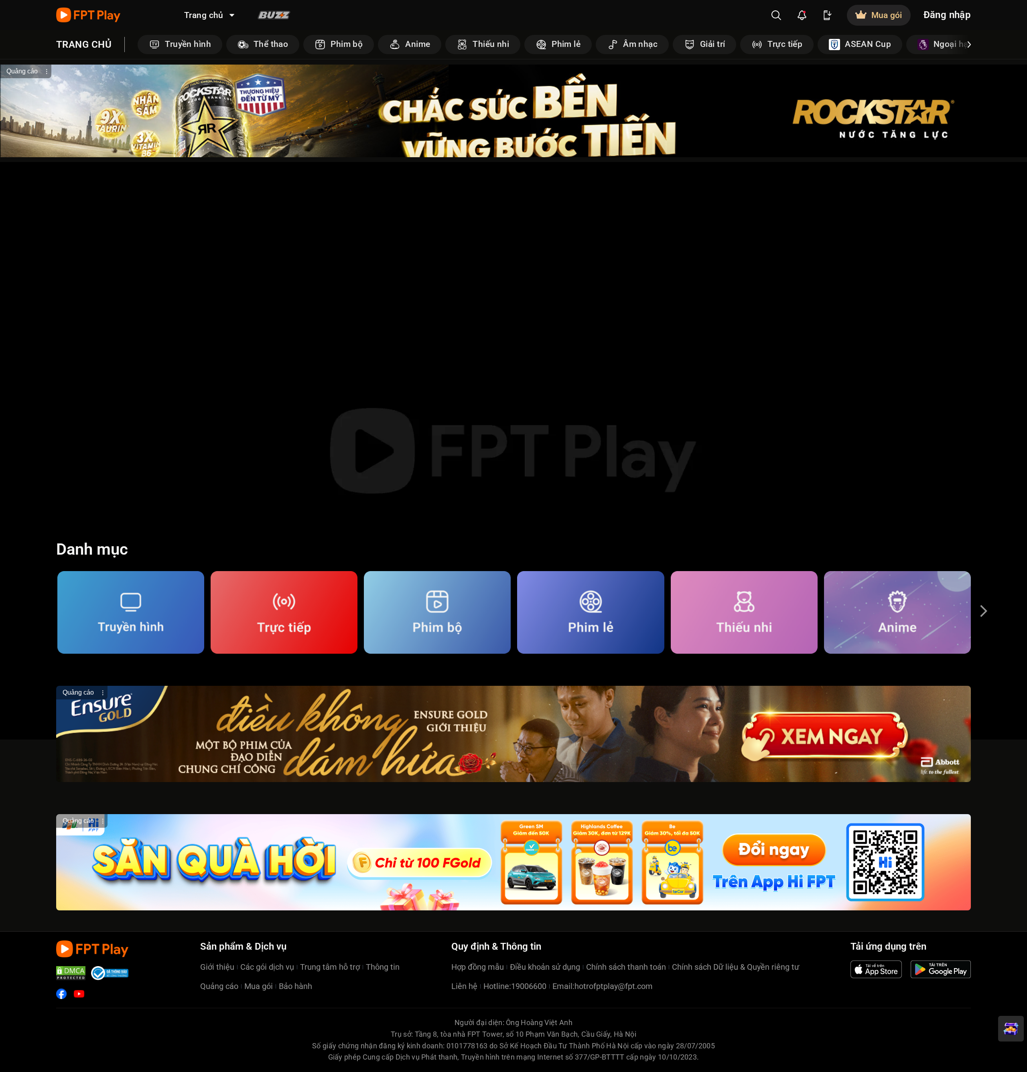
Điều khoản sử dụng (545, 967)
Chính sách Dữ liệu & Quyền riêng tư (735, 967)
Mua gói (258, 986)
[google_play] (941, 969)
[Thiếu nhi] (744, 612)
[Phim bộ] (437, 612)
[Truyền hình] (130, 612)
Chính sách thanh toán (626, 967)
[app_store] (876, 969)
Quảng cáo (219, 986)
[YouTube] (79, 994)
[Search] (776, 15)
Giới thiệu (217, 967)
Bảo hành (295, 986)
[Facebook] (61, 994)
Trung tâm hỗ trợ (330, 967)
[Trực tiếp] (284, 612)
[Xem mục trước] (139, 44)
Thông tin (383, 967)
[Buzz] (274, 15)
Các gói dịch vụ (267, 967)
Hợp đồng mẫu (477, 967)
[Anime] (897, 612)
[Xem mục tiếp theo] (969, 44)
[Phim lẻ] (590, 612)
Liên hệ (464, 986)
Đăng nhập (947, 14)
